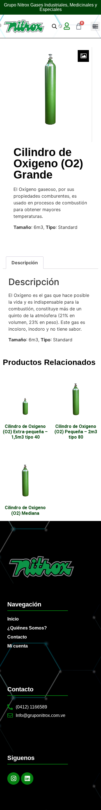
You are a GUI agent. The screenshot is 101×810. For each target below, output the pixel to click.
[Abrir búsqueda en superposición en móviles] (54, 26)
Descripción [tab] (25, 262)
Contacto (17, 637)
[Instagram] (13, 778)
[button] (95, 26)
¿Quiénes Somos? (27, 628)
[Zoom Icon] (83, 56)
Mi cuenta (17, 646)
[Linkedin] (27, 778)
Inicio (13, 619)
